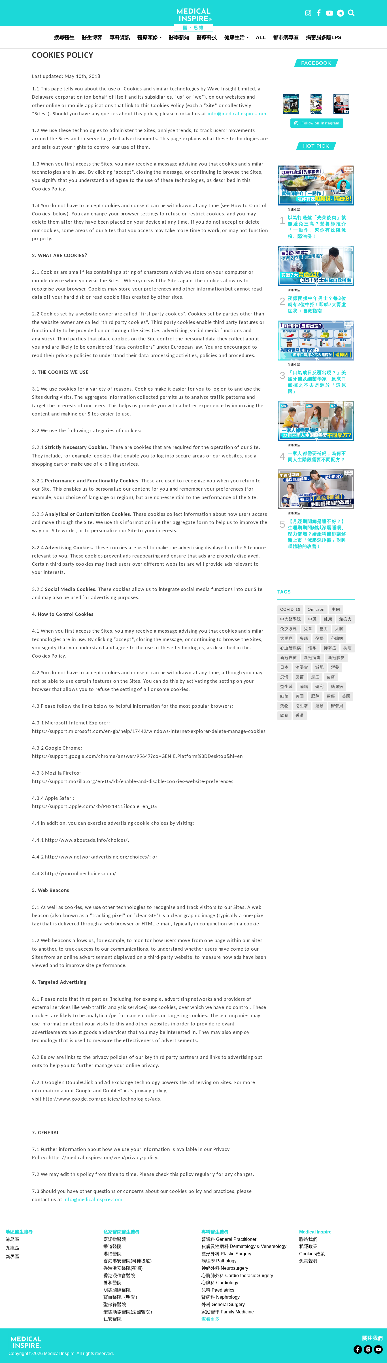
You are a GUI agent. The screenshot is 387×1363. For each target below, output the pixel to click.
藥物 (284, 705)
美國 (299, 696)
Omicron (316, 609)
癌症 (315, 677)
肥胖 (315, 696)
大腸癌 (286, 638)
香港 (299, 715)
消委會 (301, 667)
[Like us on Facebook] (357, 1349)
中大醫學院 (290, 619)
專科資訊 (120, 37)
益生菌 (286, 686)
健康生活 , (295, 209)
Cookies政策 (312, 1253)
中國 (336, 609)
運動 (319, 705)
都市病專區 (286, 37)
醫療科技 (207, 37)
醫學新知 (179, 37)
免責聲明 (308, 1260)
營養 (335, 667)
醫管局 (337, 705)
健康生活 (234, 37)
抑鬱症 (330, 648)
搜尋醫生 (64, 37)
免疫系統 (288, 628)
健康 (328, 619)
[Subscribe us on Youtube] (378, 1349)
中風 (312, 619)
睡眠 (304, 686)
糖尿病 (337, 686)
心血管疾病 (290, 648)
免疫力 (345, 619)
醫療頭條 (147, 37)
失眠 (304, 638)
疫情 (284, 677)
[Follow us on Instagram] (367, 1349)
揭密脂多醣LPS (323, 37)
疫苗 (299, 677)
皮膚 (331, 677)
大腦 (339, 628)
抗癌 (347, 648)
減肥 (319, 667)
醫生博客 (92, 37)
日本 (284, 667)
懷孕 (312, 648)
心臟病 (337, 638)
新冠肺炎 (336, 657)
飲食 (284, 715)
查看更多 (210, 1319)
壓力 (324, 628)
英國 (346, 696)
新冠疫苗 (288, 657)
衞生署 (301, 705)
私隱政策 (308, 1246)
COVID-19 (290, 609)
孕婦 (319, 638)
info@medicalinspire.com (237, 114)
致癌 (331, 696)
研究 (319, 686)
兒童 (308, 628)
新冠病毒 (312, 657)
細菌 (284, 696)
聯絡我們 (308, 1239)
